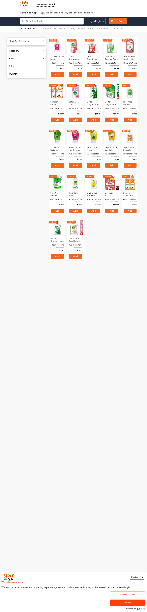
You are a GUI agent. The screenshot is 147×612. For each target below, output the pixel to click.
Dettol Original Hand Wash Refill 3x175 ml (111, 103)
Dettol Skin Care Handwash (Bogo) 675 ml (75, 103)
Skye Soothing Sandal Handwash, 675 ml (111, 148)
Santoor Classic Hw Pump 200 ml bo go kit (129, 194)
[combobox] (53, 21)
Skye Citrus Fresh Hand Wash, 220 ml (93, 194)
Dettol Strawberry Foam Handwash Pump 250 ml (93, 57)
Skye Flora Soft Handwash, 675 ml (75, 148)
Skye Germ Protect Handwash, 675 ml (55, 194)
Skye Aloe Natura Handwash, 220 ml (128, 103)
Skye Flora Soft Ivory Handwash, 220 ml (57, 57)
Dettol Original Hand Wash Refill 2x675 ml (93, 103)
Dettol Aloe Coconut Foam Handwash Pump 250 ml (111, 57)
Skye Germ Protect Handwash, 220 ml (74, 194)
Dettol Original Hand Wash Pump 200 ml (57, 239)
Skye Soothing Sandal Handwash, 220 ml (129, 148)
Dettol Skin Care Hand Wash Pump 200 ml (74, 239)
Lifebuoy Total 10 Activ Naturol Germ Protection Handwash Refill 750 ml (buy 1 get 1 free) (111, 194)
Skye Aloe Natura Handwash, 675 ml (55, 148)
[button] (118, 21)
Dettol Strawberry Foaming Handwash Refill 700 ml (74, 57)
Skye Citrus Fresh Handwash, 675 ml (92, 148)
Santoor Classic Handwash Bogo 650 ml (56, 103)
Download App (28, 12)
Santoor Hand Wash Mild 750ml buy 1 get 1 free (129, 57)
